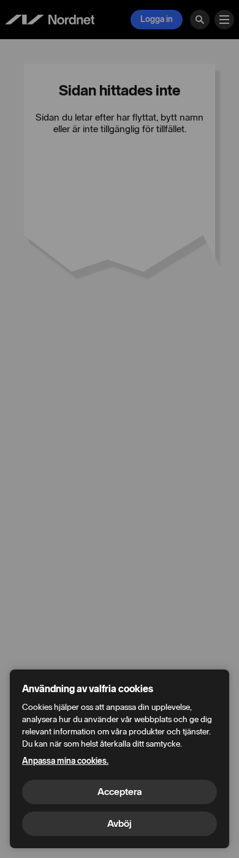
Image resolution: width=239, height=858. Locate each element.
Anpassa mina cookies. (65, 761)
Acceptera (119, 791)
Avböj (119, 823)
